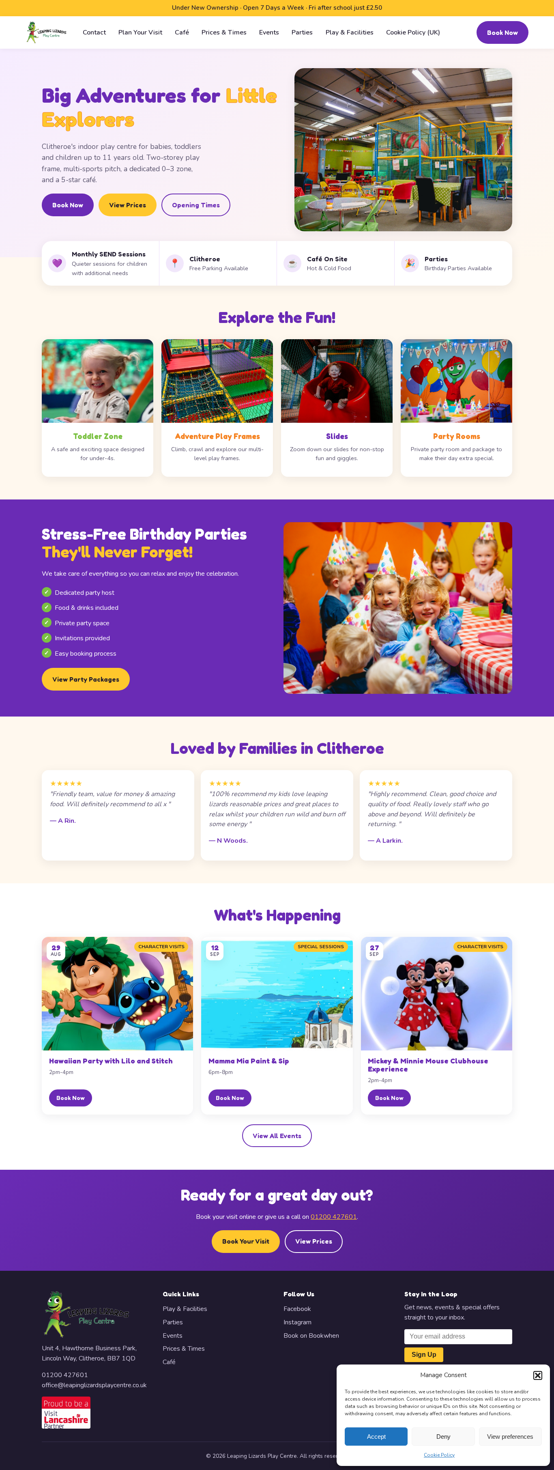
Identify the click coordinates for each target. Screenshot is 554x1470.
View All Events (277, 1136)
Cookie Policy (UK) (413, 32)
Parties (302, 32)
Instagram (297, 1322)
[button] (538, 1375)
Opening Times (196, 205)
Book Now (502, 32)
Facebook (297, 1308)
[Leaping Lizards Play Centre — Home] (46, 32)
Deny (443, 1436)
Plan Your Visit (140, 32)
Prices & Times (224, 32)
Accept (376, 1436)
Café (182, 32)
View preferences (510, 1436)
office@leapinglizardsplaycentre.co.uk (94, 1385)
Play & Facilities (350, 32)
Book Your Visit (245, 1241)
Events (269, 32)
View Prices (127, 205)
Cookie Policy (439, 1455)
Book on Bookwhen (311, 1335)
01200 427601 (334, 1216)
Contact (94, 32)
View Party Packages (85, 679)
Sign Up (424, 1354)
